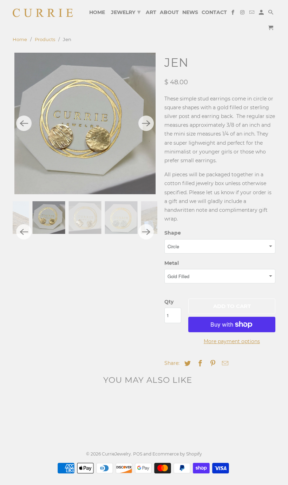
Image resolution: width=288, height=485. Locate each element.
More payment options (232, 341)
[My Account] (262, 13)
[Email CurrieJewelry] (252, 13)
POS (137, 454)
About (169, 12)
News (190, 12)
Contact (214, 12)
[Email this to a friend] (224, 363)
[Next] (146, 123)
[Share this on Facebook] (199, 363)
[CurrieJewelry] (43, 12)
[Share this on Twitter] (186, 363)
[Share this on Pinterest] (211, 363)
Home (20, 39)
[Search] (271, 13)
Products (45, 39)
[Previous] (24, 123)
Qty (169, 302)
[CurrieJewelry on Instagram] (243, 13)
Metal (171, 263)
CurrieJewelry (116, 454)
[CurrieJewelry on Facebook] (233, 13)
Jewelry (125, 12)
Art (151, 12)
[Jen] (85, 123)
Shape (172, 233)
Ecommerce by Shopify (177, 454)
